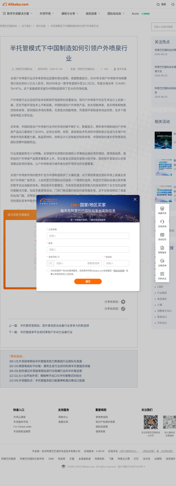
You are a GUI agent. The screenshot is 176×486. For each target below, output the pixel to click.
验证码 (109, 257)
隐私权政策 (119, 271)
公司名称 (52, 229)
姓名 (50, 243)
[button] (135, 199)
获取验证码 (93, 263)
